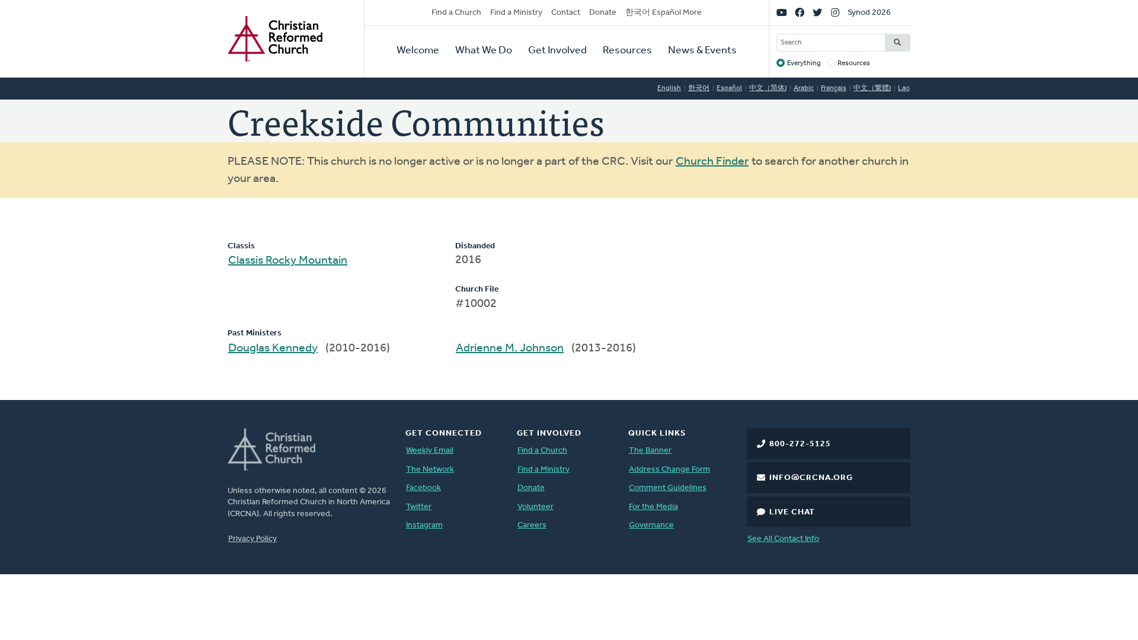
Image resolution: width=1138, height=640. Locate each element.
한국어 (698, 88)
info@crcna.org (811, 477)
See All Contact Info (783, 539)
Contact (565, 12)
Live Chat (792, 512)
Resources (627, 51)
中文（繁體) (872, 88)
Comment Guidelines (668, 488)
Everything (804, 63)
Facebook (423, 488)
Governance (651, 525)
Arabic (804, 88)
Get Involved (557, 51)
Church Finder (712, 162)
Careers (531, 525)
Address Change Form (669, 469)
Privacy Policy (252, 539)
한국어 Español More (663, 12)
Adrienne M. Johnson (510, 348)
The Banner (650, 450)
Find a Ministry (516, 12)
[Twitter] (817, 13)
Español (729, 88)
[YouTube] (781, 13)
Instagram (424, 525)
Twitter (418, 507)
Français (833, 88)
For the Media (653, 507)
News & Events (702, 51)
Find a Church (456, 12)
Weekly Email (429, 450)
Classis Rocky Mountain (287, 261)
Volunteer (535, 507)
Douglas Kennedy (273, 348)
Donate (602, 12)
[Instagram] (835, 13)
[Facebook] (799, 13)
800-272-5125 (800, 444)
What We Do (483, 51)
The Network (430, 469)
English (669, 88)
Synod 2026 (869, 12)
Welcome (418, 51)
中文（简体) (768, 88)
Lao (904, 88)
